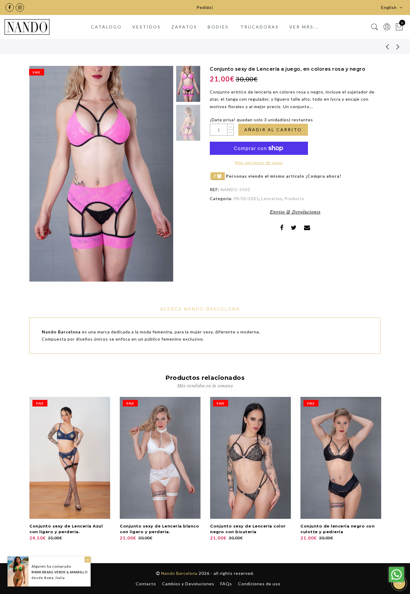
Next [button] (154, 177)
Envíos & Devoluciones (295, 212)
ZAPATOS (184, 26)
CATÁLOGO (106, 26)
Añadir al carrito (273, 129)
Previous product (382, 46)
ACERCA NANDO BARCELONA (200, 309)
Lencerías (271, 198)
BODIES (218, 26)
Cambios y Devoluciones (188, 583)
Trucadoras (259, 26)
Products (294, 198)
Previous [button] (40, 177)
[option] (101, 174)
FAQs (226, 583)
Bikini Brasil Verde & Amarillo (60, 572)
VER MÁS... (304, 26)
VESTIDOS (146, 26)
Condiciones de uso (259, 583)
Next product (397, 46)
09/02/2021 (246, 198)
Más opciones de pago (259, 162)
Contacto (146, 583)
